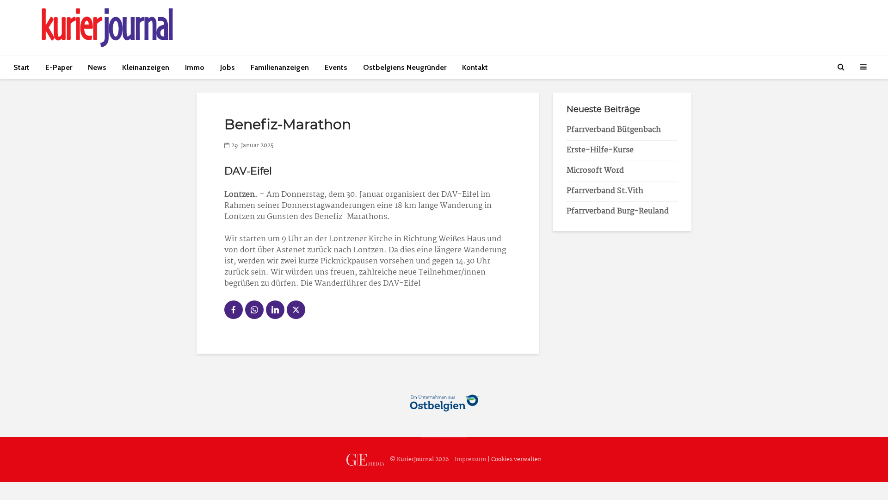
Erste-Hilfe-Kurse (600, 150)
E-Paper (58, 67)
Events (336, 67)
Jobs (227, 67)
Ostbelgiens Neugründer (404, 67)
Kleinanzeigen (145, 67)
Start (21, 67)
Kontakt (475, 67)
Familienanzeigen (280, 67)
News (97, 67)
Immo (194, 67)
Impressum (470, 459)
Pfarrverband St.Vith (605, 191)
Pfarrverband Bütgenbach (614, 130)
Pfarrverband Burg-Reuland (618, 211)
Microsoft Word (595, 170)
